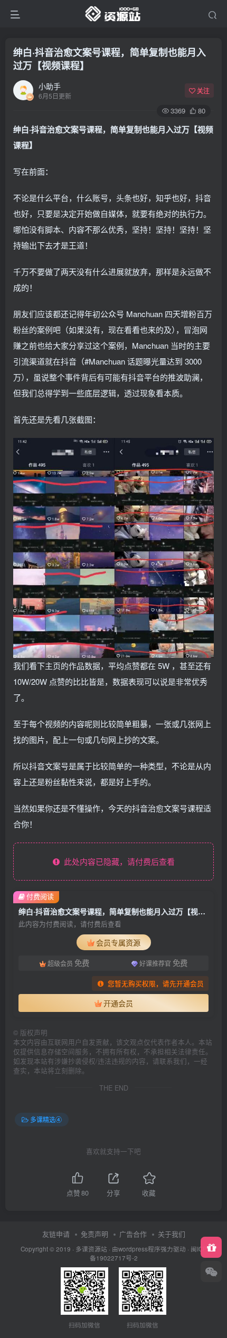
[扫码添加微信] (211, 1271)
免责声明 (94, 1234)
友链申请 (56, 1234)
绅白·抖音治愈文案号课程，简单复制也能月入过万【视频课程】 (109, 58)
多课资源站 (91, 1249)
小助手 (50, 86)
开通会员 (118, 1003)
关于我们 (171, 1234)
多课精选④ (46, 1119)
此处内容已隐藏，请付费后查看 (117, 861)
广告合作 (133, 1234)
